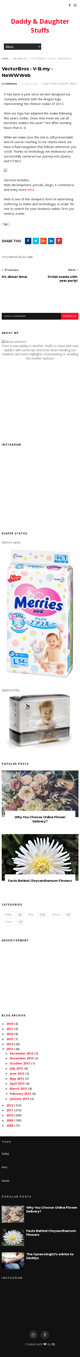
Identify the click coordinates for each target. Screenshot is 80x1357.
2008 (9, 1125)
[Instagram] (75, 5)
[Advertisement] (41, 301)
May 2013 (17, 1079)
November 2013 (21, 1058)
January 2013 (19, 1099)
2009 (9, 1120)
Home (5, 58)
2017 (9, 1029)
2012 (9, 1105)
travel (8, 922)
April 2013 (17, 1083)
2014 (9, 1044)
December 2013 (21, 1053)
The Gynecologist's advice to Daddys (50, 1256)
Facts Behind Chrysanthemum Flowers (40, 881)
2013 (9, 1049)
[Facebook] (70, 5)
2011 (9, 1110)
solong (56, 914)
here (31, 189)
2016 (9, 1034)
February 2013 (20, 1094)
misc (31, 914)
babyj (8, 914)
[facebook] (45, 1335)
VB (53, 1344)
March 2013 (18, 1089)
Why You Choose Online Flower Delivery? (40, 819)
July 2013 (16, 1068)
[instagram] (33, 1335)
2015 (9, 1039)
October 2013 (20, 1063)
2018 (9, 1024)
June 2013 (17, 1073)
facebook (69, 316)
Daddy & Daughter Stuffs (40, 26)
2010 (9, 1115)
